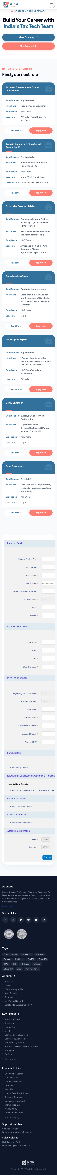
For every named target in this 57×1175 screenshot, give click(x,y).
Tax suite (7, 959)
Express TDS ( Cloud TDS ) (16, 1042)
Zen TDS (31, 959)
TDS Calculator (11, 1077)
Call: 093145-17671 (11, 1142)
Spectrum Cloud (11, 954)
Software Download (14, 1097)
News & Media (11, 993)
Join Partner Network (14, 1001)
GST (14, 964)
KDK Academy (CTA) (14, 989)
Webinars (9, 1085)
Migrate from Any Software (17, 1093)
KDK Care (19, 959)
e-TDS (8, 1031)
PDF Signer (24, 964)
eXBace (37, 964)
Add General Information (21, 822)
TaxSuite (8, 1054)
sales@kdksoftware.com (19, 1145)
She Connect (27, 46)
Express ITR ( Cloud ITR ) (15, 1038)
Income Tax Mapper (13, 1081)
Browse (46, 839)
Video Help (9, 1089)
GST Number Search (14, 1073)
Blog (19, 969)
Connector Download (15, 1101)
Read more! (7, 906)
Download (9, 997)
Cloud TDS (8, 969)
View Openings (27, 37)
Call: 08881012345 (11, 1128)
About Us (9, 981)
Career (8, 985)
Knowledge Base (12, 1104)
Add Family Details (19, 767)
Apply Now (41, 130)
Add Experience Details (21, 806)
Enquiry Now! (10, 1059)
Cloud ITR (43, 959)
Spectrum (40, 954)
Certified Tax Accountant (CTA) (19, 1005)
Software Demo (32, 969)
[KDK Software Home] (11, 4)
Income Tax (26, 954)
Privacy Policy (11, 1108)
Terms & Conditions (14, 1112)
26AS (6, 964)
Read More (16, 130)
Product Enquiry (12, 1117)
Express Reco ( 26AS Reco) (16, 1035)
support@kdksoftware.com (21, 1132)
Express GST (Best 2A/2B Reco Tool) (21, 1046)
